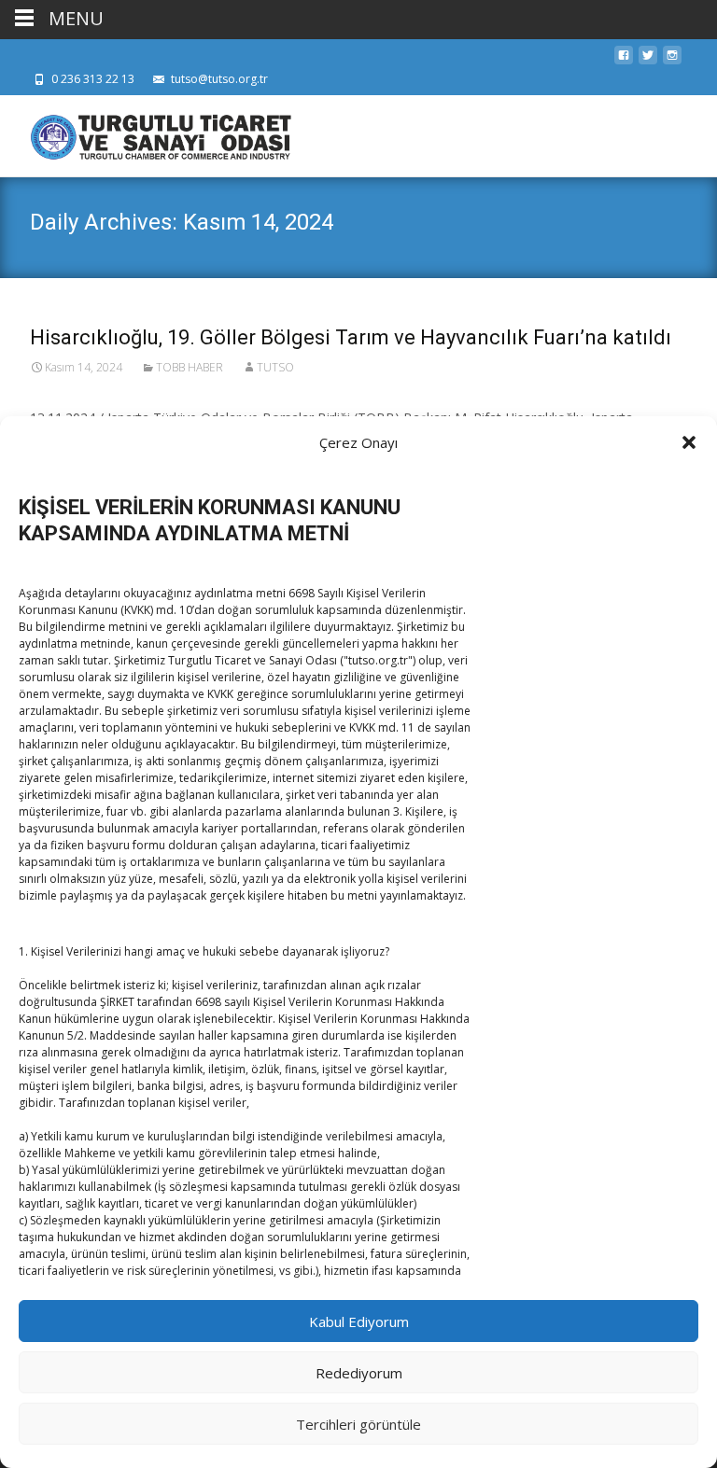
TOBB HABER (189, 367)
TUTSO (275, 367)
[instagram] (672, 60)
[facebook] (623, 60)
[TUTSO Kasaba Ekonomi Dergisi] (145, 132)
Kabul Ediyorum (359, 1321)
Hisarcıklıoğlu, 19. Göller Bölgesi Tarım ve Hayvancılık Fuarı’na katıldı (350, 337)
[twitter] (648, 60)
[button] (689, 442)
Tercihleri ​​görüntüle (358, 1424)
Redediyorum (359, 1372)
